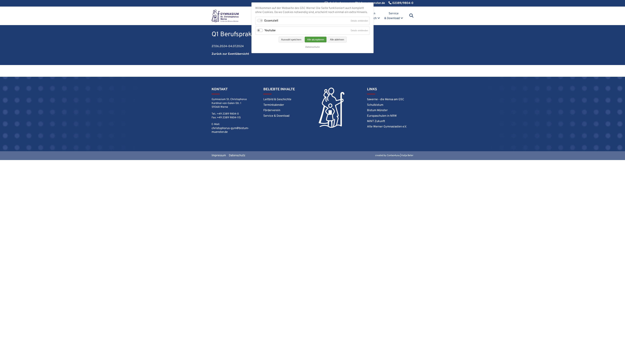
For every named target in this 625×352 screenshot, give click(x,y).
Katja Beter (407, 155)
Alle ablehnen (337, 39)
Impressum (219, 155)
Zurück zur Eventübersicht (230, 54)
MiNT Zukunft (376, 121)
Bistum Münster (377, 110)
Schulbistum (375, 105)
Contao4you (393, 155)
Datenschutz (237, 155)
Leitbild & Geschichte (277, 99)
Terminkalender (273, 105)
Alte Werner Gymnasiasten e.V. (387, 127)
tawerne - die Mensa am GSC (385, 99)
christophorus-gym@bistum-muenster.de (230, 130)
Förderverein (271, 110)
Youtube (270, 30)
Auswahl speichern (291, 39)
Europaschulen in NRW (382, 116)
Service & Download (392, 16)
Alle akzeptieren (315, 39)
